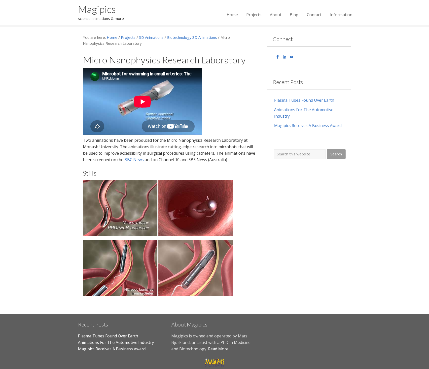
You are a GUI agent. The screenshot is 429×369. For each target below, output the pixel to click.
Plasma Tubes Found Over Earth (304, 100)
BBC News (134, 159)
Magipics (97, 9)
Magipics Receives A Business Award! (308, 125)
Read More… (219, 349)
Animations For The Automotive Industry (116, 342)
